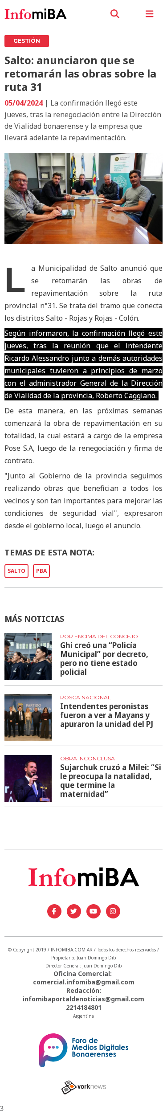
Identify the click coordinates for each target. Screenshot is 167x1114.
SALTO (16, 571)
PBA (41, 571)
